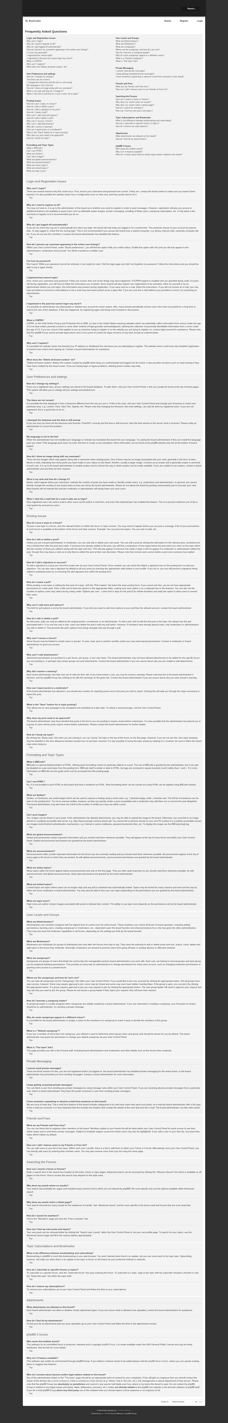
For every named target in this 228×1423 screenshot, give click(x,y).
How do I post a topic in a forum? (41, 104)
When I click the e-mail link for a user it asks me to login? (52, 94)
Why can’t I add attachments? (40, 124)
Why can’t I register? (36, 64)
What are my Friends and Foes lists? (132, 86)
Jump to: (165, 1401)
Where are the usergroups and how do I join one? (138, 49)
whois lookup (59, 1381)
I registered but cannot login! (39, 55)
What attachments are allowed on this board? (136, 136)
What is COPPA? (34, 61)
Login (200, 21)
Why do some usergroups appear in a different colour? (140, 55)
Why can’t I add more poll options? (42, 115)
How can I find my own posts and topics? (134, 111)
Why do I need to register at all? (41, 44)
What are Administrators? (127, 41)
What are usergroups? (125, 47)
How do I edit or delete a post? (40, 106)
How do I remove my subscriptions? (132, 126)
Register (184, 21)
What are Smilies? (35, 154)
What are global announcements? (42, 159)
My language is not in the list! (40, 85)
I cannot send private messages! (130, 71)
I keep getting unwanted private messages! (135, 74)
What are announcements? (39, 162)
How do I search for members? (129, 108)
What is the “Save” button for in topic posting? (47, 132)
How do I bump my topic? (38, 138)
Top (31, 197)
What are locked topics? (37, 168)
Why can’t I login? (35, 41)
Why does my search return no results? (133, 102)
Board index (35, 21)
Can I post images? (35, 156)
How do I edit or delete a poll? (40, 118)
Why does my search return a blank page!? (135, 105)
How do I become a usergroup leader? (133, 52)
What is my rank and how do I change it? (45, 91)
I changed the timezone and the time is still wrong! (49, 82)
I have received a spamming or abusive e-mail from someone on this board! (149, 76)
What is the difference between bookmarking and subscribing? (143, 120)
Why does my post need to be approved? (45, 135)
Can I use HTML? (34, 151)
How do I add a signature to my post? (43, 109)
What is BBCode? (35, 148)
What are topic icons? (36, 171)
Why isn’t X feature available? (129, 152)
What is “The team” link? (127, 61)
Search (167, 21)
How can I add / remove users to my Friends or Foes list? (142, 89)
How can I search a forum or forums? (132, 99)
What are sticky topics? (37, 165)
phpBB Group (108, 1344)
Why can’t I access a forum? (40, 121)
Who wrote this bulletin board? (129, 149)
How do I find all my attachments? (131, 139)
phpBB (105, 1414)
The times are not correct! (38, 79)
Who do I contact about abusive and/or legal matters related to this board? (149, 154)
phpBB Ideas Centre (158, 1361)
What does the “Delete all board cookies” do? (47, 67)
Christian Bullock (124, 1410)
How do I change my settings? (40, 76)
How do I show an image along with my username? (49, 88)
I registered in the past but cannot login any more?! (49, 58)
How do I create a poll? (37, 112)
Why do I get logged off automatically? (44, 47)
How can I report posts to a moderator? (44, 129)
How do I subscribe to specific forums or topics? (137, 123)
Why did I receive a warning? (40, 127)
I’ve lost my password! (37, 52)
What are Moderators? (126, 44)
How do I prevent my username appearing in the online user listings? (57, 49)
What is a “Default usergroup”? (129, 58)
